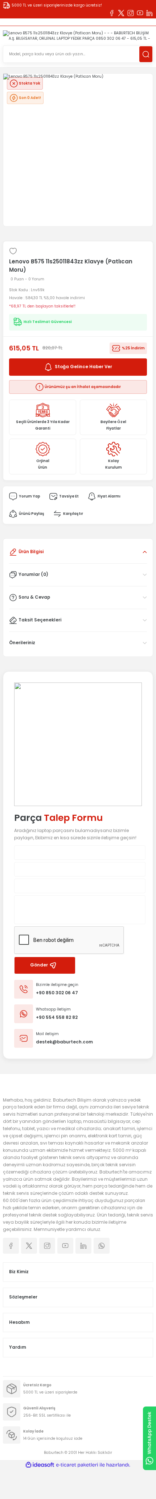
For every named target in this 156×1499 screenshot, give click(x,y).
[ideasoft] (39, 1465)
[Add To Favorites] (13, 251)
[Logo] (78, 36)
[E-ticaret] (77, 1465)
